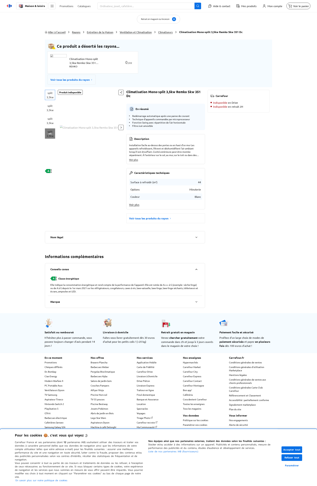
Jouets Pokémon (99, 408)
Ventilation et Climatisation (136, 32)
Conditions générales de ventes (245, 362)
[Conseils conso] (196, 269)
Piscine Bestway (99, 403)
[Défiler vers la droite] (121, 127)
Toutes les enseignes (194, 403)
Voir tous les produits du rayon (70, 79)
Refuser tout (291, 457)
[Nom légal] (196, 237)
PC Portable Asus (53, 385)
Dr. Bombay (50, 371)
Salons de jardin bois (101, 380)
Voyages (141, 413)
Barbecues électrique (56, 417)
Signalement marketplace (242, 404)
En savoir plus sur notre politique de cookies (41, 480)
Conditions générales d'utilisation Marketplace (246, 368)
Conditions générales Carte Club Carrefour (246, 389)
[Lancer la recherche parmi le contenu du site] (198, 6)
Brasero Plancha (99, 362)
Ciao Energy (51, 376)
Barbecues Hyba (99, 376)
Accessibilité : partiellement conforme (249, 400)
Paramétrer (292, 465)
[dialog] (158, 457)
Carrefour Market (192, 366)
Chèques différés (53, 366)
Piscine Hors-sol (99, 394)
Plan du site (235, 409)
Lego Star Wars (98, 417)
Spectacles (142, 408)
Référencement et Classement (245, 395)
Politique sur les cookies (195, 420)
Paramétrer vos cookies (195, 424)
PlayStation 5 (51, 408)
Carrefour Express (192, 376)
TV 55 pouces (98, 399)
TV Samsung (51, 394)
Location (141, 403)
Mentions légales (238, 374)
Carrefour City (190, 371)
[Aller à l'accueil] (9, 6)
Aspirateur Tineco (54, 399)
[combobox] (149, 6)
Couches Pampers (100, 385)
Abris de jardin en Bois (102, 413)
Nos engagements (238, 420)
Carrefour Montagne (193, 385)
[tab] (50, 95)
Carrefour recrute (146, 422)
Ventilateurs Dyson (54, 390)
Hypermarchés (190, 362)
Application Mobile (147, 362)
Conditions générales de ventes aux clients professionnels (247, 381)
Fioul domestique (146, 394)
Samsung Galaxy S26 (55, 427)
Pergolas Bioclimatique (103, 371)
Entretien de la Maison (100, 32)
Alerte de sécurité (238, 424)
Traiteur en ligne (145, 390)
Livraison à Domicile (147, 376)
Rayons (76, 32)
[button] (52, 6)
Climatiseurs (165, 32)
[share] (121, 92)
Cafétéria (188, 394)
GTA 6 (48, 413)
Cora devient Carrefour (195, 399)
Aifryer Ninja (97, 390)
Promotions (51, 362)
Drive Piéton (143, 380)
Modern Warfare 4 (54, 380)
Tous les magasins (192, 408)
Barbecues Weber (100, 366)
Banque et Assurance (147, 399)
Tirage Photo (144, 417)
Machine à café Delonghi (103, 427)
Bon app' (187, 390)
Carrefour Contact (192, 380)
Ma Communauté (146, 427)
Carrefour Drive (145, 371)
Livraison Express (145, 385)
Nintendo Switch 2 (54, 403)
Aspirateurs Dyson (100, 422)
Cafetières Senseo (54, 422)
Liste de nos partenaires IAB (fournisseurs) (173, 451)
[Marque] (196, 301)
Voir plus (133, 159)
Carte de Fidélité (145, 366)
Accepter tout (291, 449)
